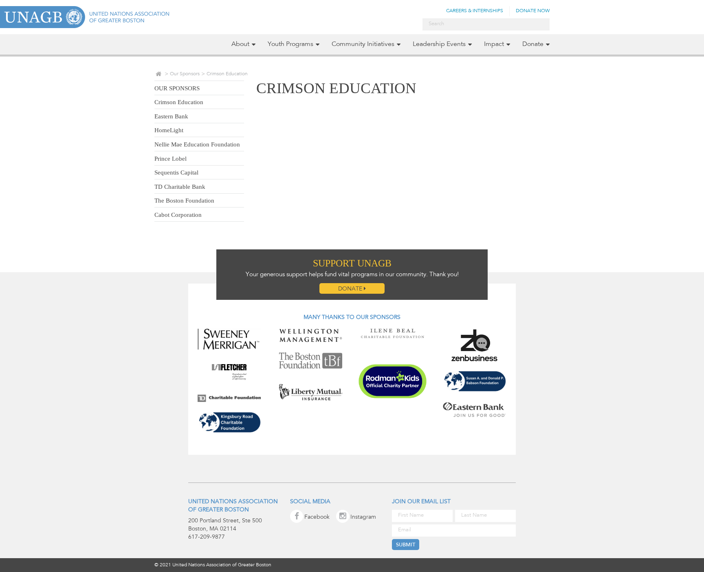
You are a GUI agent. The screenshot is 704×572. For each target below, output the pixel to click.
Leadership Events (439, 44)
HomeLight (168, 130)
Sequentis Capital (176, 172)
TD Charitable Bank (179, 186)
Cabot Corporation (178, 215)
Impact (494, 44)
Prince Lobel (170, 158)
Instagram (363, 517)
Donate (532, 44)
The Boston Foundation (184, 200)
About (240, 44)
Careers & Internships (474, 11)
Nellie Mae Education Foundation (197, 144)
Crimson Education (178, 102)
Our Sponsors (185, 74)
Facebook (317, 517)
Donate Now (533, 11)
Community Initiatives (363, 44)
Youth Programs (290, 44)
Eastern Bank (171, 116)
